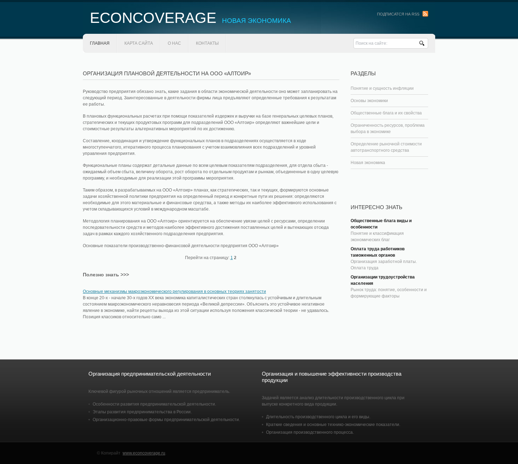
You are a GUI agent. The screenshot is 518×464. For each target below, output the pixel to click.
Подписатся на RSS (398, 14)
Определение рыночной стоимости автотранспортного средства (386, 147)
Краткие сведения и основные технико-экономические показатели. (333, 424)
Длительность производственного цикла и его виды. (318, 416)
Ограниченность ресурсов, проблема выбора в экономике (388, 128)
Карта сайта (138, 43)
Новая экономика (368, 162)
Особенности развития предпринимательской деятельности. (154, 404)
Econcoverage (190, 18)
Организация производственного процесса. (310, 432)
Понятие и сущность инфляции (382, 88)
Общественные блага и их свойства (386, 113)
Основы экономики (369, 100)
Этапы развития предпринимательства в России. (142, 411)
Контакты (207, 43)
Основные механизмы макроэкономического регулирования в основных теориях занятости (174, 291)
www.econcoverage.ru (144, 453)
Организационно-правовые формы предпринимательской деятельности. (166, 419)
